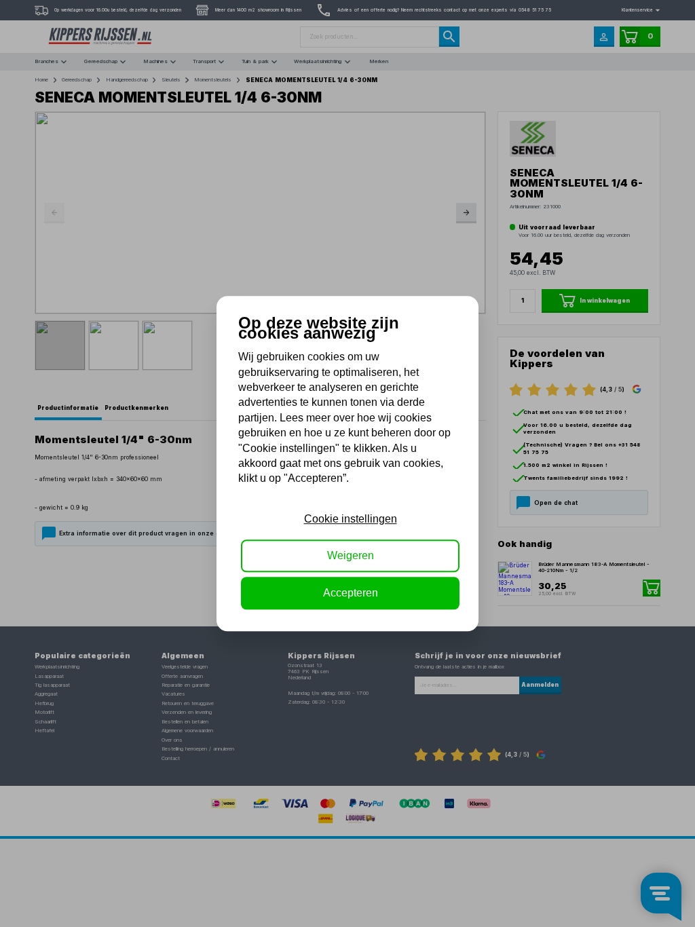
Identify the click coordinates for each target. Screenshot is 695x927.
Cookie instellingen (350, 519)
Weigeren (350, 555)
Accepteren (350, 593)
